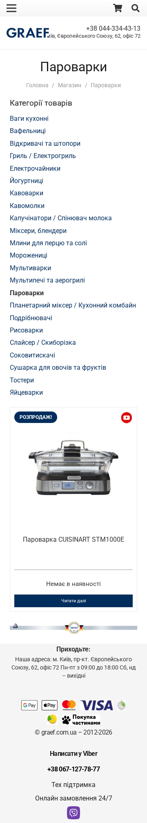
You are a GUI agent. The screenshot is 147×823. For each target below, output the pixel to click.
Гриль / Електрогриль (43, 156)
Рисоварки (26, 330)
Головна (37, 85)
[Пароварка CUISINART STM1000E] (73, 425)
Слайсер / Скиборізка (43, 342)
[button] (136, 8)
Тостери (22, 380)
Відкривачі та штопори (45, 143)
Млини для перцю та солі (48, 243)
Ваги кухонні (29, 118)
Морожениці (28, 255)
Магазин (69, 85)
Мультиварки (30, 268)
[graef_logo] (28, 33)
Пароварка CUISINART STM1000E (73, 539)
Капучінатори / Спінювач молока (61, 218)
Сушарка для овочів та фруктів (58, 367)
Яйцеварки (26, 392)
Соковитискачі (32, 355)
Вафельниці (28, 131)
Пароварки (27, 293)
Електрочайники (35, 168)
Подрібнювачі (31, 318)
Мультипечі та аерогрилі (47, 280)
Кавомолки (27, 206)
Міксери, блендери (38, 231)
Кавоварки (26, 193)
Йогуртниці (26, 181)
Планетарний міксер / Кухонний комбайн (73, 305)
